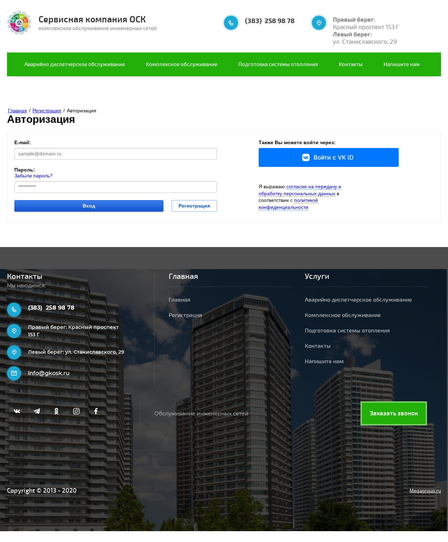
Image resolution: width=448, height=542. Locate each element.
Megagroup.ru (425, 490)
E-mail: (22, 142)
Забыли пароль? (33, 175)
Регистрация (194, 206)
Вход (89, 206)
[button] (393, 413)
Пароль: (24, 170)
